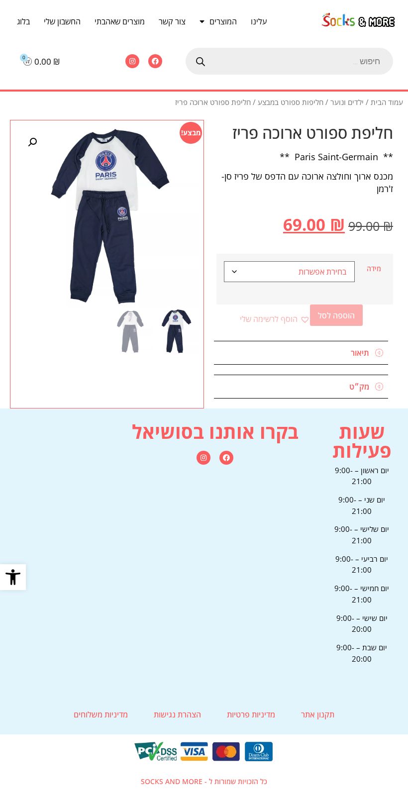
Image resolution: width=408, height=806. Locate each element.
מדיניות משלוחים (101, 714)
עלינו (259, 21)
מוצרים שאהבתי (120, 21)
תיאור (360, 352)
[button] (13, 577)
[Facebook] (155, 61)
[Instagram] (132, 61)
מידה (374, 268)
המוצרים (223, 21)
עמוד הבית (387, 102)
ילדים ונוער (347, 102)
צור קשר (172, 21)
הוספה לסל (336, 315)
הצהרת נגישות (177, 714)
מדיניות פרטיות (251, 714)
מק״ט (359, 386)
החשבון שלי (62, 21)
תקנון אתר (317, 714)
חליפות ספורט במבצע (290, 102)
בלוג (23, 21)
